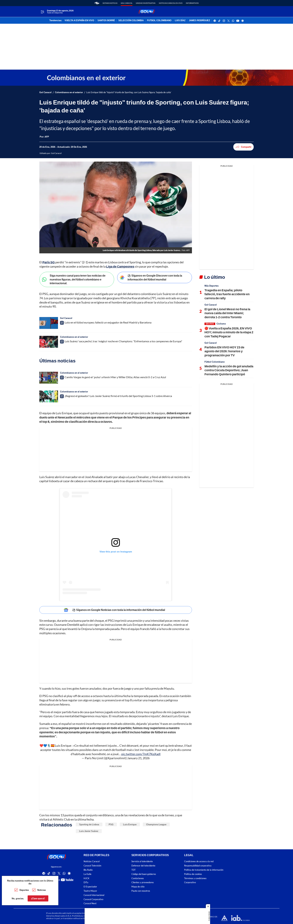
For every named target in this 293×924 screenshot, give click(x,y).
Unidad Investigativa (145, 3)
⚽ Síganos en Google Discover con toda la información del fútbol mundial (155, 277)
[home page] (97, 3)
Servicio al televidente (142, 861)
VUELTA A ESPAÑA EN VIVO (79, 20)
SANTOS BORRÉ (106, 20)
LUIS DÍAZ (180, 20)
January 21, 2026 (138, 758)
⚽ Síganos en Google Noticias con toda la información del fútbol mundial (118, 609)
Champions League (156, 824)
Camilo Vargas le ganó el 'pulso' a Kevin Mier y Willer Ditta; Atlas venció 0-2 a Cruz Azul (115, 377)
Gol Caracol (126, 3)
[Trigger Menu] (42, 11)
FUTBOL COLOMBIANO (159, 20)
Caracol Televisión (92, 866)
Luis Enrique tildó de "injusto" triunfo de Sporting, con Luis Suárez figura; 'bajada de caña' (128, 92)
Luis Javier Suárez (88, 831)
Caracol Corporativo (93, 899)
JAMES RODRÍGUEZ (199, 20)
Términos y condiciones (195, 878)
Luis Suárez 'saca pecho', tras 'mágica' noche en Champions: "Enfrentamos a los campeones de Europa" (123, 341)
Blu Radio (88, 870)
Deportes (24, 890)
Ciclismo (221, 323)
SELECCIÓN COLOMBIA (131, 20)
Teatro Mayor (90, 891)
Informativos (192, 3)
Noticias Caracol (92, 861)
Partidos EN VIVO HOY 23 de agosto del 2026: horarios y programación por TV (224, 351)
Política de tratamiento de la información (203, 870)
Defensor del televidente (143, 866)
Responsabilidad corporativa (197, 866)
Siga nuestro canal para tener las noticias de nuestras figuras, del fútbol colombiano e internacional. (77, 279)
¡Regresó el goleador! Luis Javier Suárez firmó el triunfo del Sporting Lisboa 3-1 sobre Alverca (118, 395)
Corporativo (190, 882)
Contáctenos (137, 878)
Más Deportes (211, 285)
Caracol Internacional (94, 895)
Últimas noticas (110, 3)
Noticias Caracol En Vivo (170, 3)
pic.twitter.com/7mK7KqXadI (141, 754)
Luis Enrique (129, 824)
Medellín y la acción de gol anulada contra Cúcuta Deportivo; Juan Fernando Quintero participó (228, 370)
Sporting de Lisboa (89, 824)
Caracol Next (90, 903)
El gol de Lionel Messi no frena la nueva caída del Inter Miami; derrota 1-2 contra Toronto (227, 313)
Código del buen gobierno (143, 874)
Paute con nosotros (140, 891)
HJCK (86, 878)
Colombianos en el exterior (69, 92)
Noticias (41, 890)
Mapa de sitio (137, 887)
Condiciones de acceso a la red (198, 861)
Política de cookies (193, 874)
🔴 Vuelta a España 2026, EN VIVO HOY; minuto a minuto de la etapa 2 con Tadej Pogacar (228, 332)
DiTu (86, 882)
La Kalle (87, 874)
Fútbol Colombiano (214, 361)
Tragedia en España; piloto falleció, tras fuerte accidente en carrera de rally (227, 294)
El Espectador (90, 887)
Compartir (246, 146)
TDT (133, 870)
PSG (111, 824)
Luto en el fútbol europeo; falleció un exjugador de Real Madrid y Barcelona (108, 322)
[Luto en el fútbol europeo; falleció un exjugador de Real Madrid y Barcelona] (48, 323)
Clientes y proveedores (142, 882)
